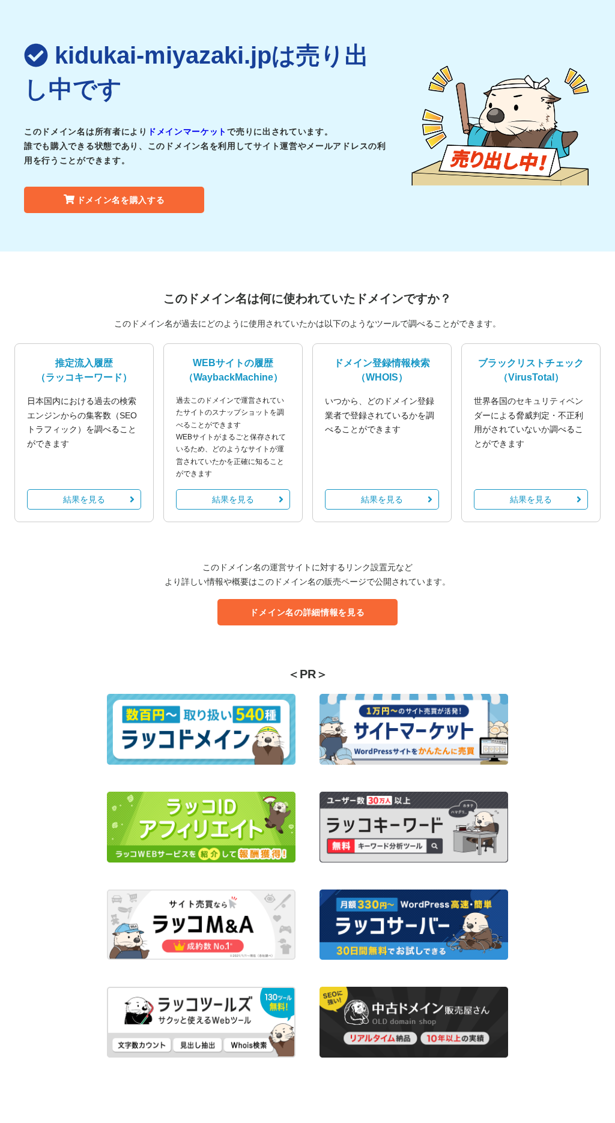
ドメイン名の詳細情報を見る (307, 612)
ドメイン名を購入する (121, 200)
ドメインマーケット (187, 131)
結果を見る (84, 499)
